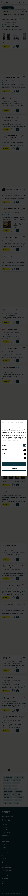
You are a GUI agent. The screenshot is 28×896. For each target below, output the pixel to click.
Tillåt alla (14, 464)
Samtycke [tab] (4, 422)
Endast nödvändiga (14, 473)
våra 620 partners (9, 429)
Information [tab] (11, 422)
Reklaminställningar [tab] (20, 422)
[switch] (24, 450)
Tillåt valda (14, 468)
